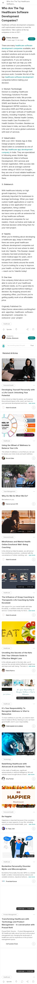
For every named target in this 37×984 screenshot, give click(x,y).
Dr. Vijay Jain (10, 829)
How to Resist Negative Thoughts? (17, 977)
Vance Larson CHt (12, 504)
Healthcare (6, 324)
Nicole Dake (10, 458)
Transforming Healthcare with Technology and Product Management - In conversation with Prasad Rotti (18, 923)
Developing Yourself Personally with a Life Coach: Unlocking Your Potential (18, 392)
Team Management (9, 491)
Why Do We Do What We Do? (15, 496)
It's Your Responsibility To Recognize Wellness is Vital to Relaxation (15, 711)
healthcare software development (19, 77)
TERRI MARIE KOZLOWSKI (14, 726)
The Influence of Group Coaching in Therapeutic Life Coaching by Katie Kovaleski (18, 600)
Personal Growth (8, 385)
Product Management (10, 914)
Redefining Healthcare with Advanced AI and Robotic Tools (16, 765)
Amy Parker (10, 779)
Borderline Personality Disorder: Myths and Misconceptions (16, 867)
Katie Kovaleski (11, 407)
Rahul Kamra (10, 670)
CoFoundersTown (12, 940)
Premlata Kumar (11, 881)
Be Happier (7, 816)
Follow (32, 39)
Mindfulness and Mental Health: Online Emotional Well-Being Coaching (16, 544)
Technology (7, 759)
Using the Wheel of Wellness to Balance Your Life (16, 446)
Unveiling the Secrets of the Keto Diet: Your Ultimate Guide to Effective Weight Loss (17, 655)
